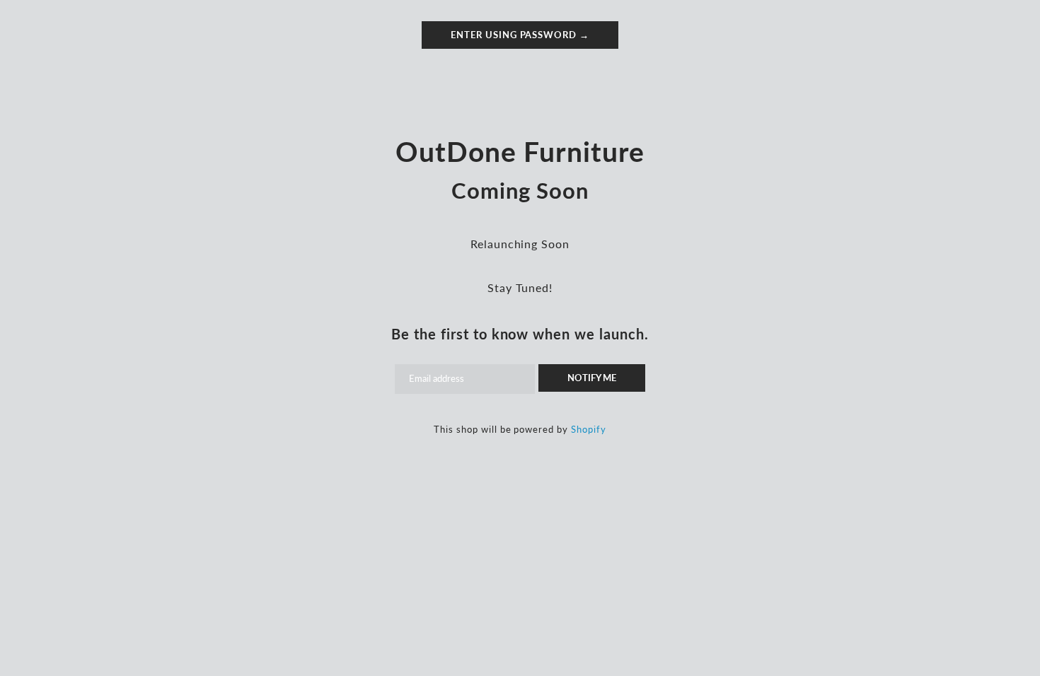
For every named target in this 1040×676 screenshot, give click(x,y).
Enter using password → (520, 34)
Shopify (588, 429)
